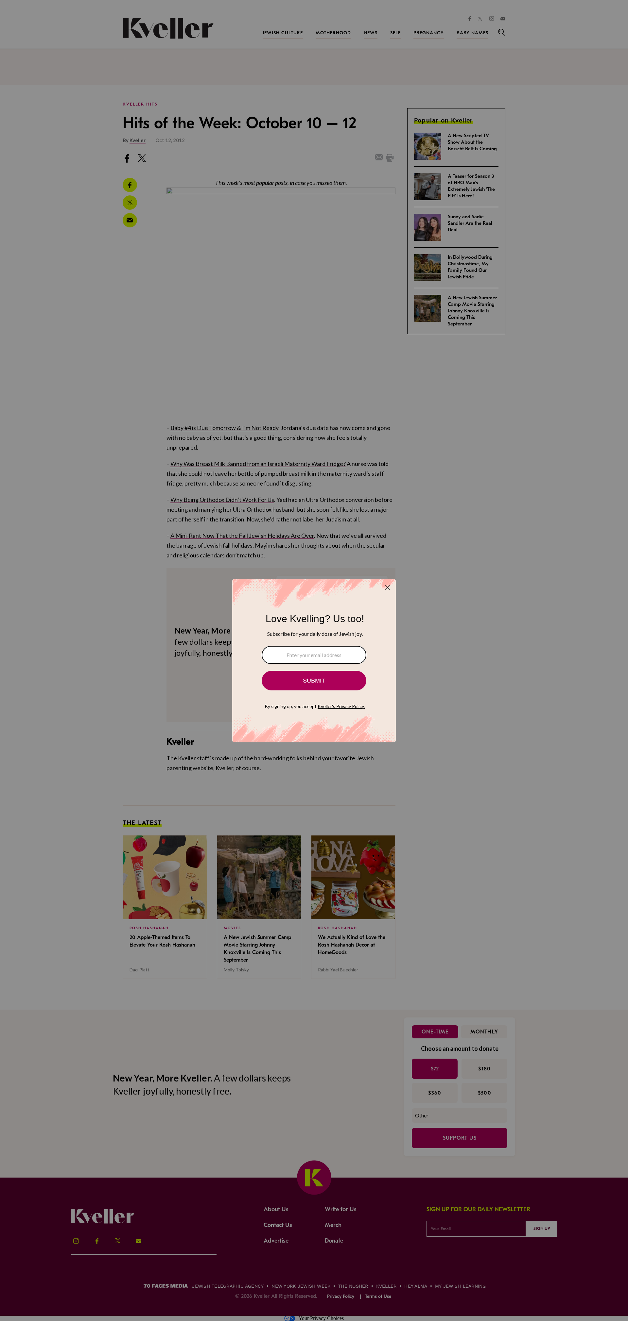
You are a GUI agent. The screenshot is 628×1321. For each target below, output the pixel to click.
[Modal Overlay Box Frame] (314, 660)
